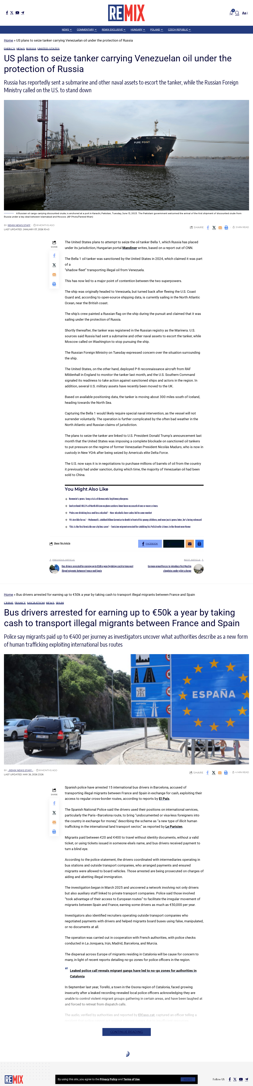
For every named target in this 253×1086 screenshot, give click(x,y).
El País (164, 799)
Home (8, 40)
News (21, 48)
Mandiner (129, 248)
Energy (9, 48)
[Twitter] (11, 12)
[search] (237, 13)
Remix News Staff (19, 225)
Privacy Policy (108, 1079)
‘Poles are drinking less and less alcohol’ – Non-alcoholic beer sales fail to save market (110, 513)
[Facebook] (7, 12)
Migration (36, 602)
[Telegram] (22, 12)
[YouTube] (17, 12)
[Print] (226, 227)
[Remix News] (126, 13)
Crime (8, 602)
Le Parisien (173, 827)
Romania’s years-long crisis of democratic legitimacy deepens (98, 499)
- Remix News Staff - (20, 770)
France (20, 602)
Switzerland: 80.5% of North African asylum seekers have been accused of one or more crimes (113, 506)
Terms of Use (131, 1079)
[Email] (220, 227)
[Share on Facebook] (208, 227)
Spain (60, 602)
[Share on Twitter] (214, 227)
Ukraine (31, 1063)
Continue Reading (126, 1032)
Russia (31, 48)
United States (48, 48)
